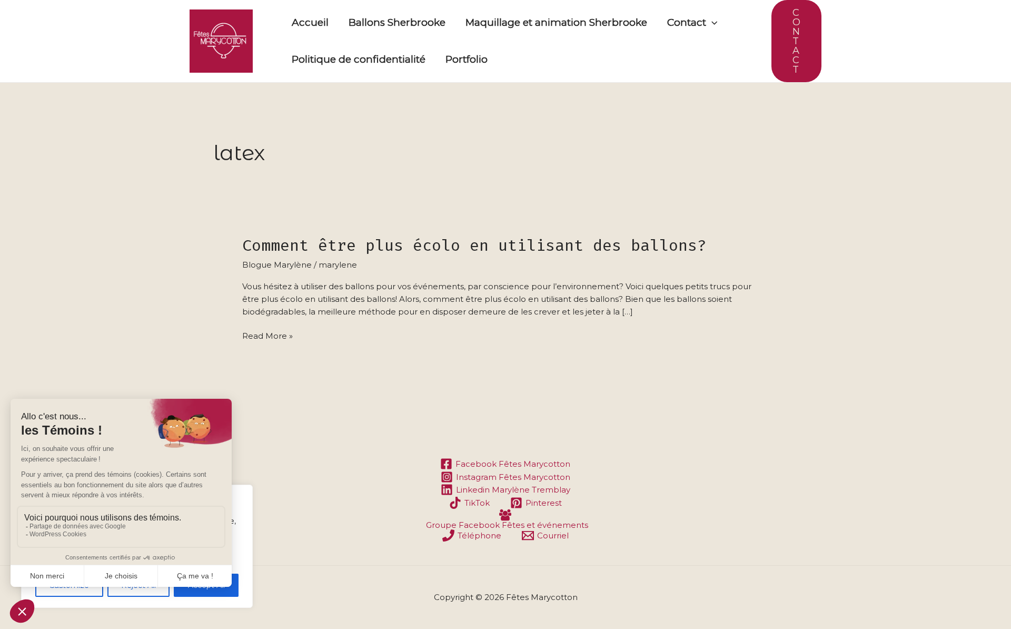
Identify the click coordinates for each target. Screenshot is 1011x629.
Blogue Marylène (277, 265)
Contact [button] (686, 22)
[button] (711, 22)
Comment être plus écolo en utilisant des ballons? (474, 245)
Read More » (267, 335)
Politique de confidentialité (358, 59)
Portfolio (466, 59)
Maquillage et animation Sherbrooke (556, 22)
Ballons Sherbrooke (397, 22)
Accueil (310, 22)
